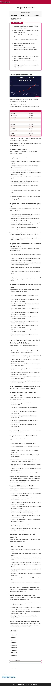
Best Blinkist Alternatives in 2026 (8, 676)
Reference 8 (14, 652)
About (37, 1)
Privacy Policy (34, 684)
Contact (45, 1)
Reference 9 (14, 655)
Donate (41, 1)
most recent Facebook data (34, 143)
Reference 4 (14, 642)
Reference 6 (14, 647)
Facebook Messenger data (18, 145)
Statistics (32, 1)
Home (28, 1)
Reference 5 (14, 645)
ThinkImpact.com (20, 684)
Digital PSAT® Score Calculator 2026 (8, 677)
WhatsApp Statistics (16, 239)
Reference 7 (14, 650)
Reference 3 (14, 640)
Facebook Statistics (16, 660)
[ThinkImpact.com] (5, 1)
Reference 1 (14, 635)
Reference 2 (14, 637)
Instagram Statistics (16, 662)
